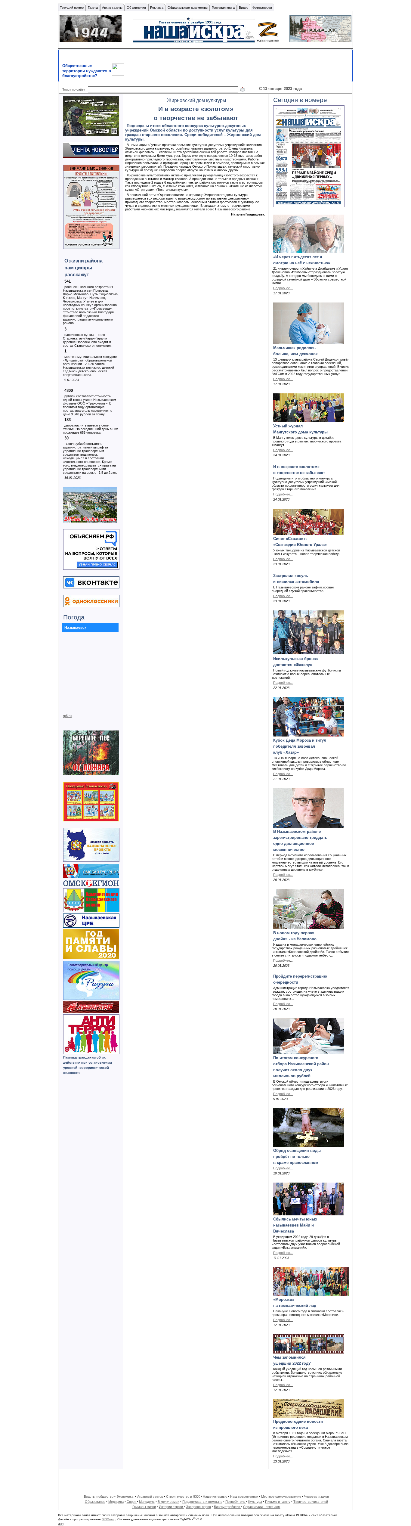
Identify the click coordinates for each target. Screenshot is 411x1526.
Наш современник (244, 1496)
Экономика (125, 1496)
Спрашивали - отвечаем (261, 1507)
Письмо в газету (277, 1501)
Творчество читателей (310, 1501)
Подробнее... (283, 288)
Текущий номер (72, 7)
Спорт (132, 1501)
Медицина (116, 1501)
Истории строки (171, 1507)
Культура (255, 1501)
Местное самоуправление (281, 1496)
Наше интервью (215, 1496)
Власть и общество (98, 1496)
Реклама (156, 7)
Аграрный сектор (150, 1496)
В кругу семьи (168, 1501)
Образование (95, 1501)
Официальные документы (188, 7)
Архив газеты (112, 7)
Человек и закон (316, 1496)
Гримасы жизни (144, 1507)
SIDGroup (109, 1519)
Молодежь (147, 1501)
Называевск (75, 627)
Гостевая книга (223, 7)
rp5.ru (67, 716)
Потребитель (235, 1501)
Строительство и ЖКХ (183, 1496)
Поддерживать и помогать (202, 1501)
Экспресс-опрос (198, 1507)
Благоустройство (227, 1507)
